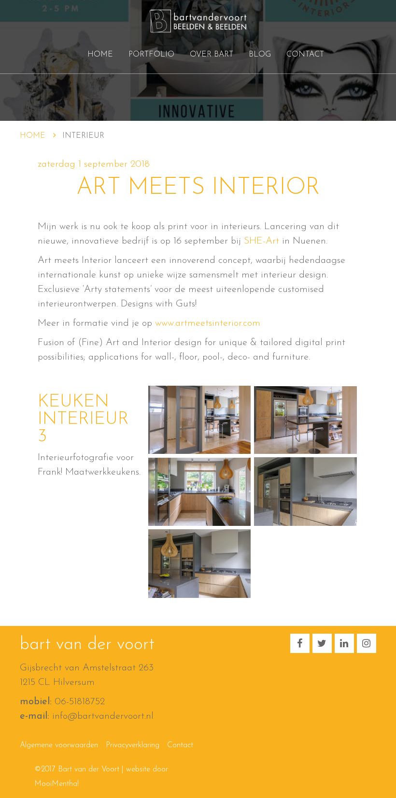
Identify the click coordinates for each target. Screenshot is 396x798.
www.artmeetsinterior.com (207, 323)
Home (100, 54)
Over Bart (211, 54)
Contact (305, 54)
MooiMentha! (56, 784)
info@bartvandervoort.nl (103, 716)
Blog (260, 54)
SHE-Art (261, 241)
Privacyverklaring (132, 745)
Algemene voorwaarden (59, 745)
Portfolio (151, 54)
